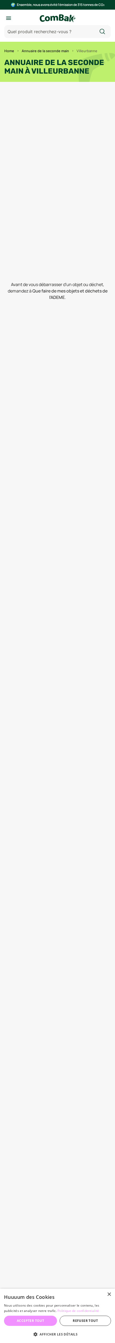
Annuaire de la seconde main (45, 51)
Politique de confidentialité (78, 1310)
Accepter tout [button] (30, 1320)
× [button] (109, 1294)
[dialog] (57, 1316)
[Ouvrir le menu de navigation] (8, 18)
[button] (57, 1334)
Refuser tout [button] (85, 1320)
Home (9, 51)
